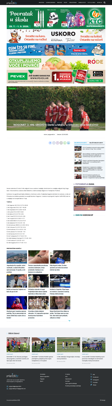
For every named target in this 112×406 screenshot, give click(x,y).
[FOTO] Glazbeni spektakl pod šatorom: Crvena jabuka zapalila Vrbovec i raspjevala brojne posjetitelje (93, 176)
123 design (102, 400)
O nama (67, 374)
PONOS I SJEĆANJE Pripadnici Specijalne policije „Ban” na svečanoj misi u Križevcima (93, 162)
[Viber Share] (57, 142)
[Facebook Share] (53, 142)
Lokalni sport (12, 88)
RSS (94, 374)
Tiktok (94, 385)
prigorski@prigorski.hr (15, 386)
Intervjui (99, 2)
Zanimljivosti (82, 2)
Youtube (95, 382)
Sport (65, 2)
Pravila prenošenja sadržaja (73, 386)
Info (66, 376)
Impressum (68, 379)
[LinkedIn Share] (68, 142)
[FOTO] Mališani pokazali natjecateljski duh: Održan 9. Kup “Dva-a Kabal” (93, 148)
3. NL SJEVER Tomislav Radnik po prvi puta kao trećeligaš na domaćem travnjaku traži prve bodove (93, 359)
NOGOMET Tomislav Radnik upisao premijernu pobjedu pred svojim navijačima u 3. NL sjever (42, 359)
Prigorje (59, 2)
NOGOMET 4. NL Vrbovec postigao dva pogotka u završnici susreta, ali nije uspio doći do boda (18, 359)
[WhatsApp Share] (64, 142)
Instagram (96, 380)
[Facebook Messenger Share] (50, 142)
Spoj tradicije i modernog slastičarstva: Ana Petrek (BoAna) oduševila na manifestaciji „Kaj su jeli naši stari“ (93, 155)
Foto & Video (91, 2)
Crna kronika (73, 2)
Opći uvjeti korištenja (71, 383)
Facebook (95, 377)
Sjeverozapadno (50, 2)
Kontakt (67, 381)
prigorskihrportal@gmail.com (17, 388)
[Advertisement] (38, 155)
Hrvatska (41, 2)
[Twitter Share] (61, 142)
